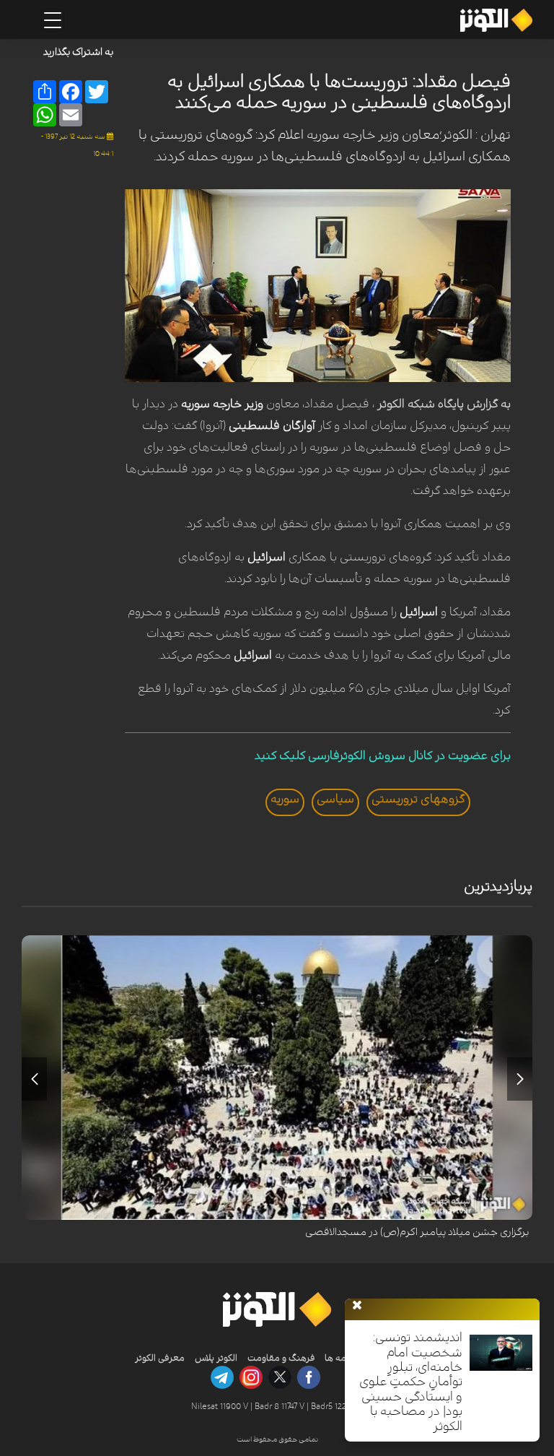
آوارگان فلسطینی (272, 425)
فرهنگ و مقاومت (281, 1357)
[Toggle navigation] (52, 20)
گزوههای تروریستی (418, 799)
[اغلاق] (357, 1305)
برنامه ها (340, 1357)
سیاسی (335, 799)
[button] (519, 1079)
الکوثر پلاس (216, 1357)
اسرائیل (268, 557)
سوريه (285, 799)
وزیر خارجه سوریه (222, 404)
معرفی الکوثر (160, 1357)
